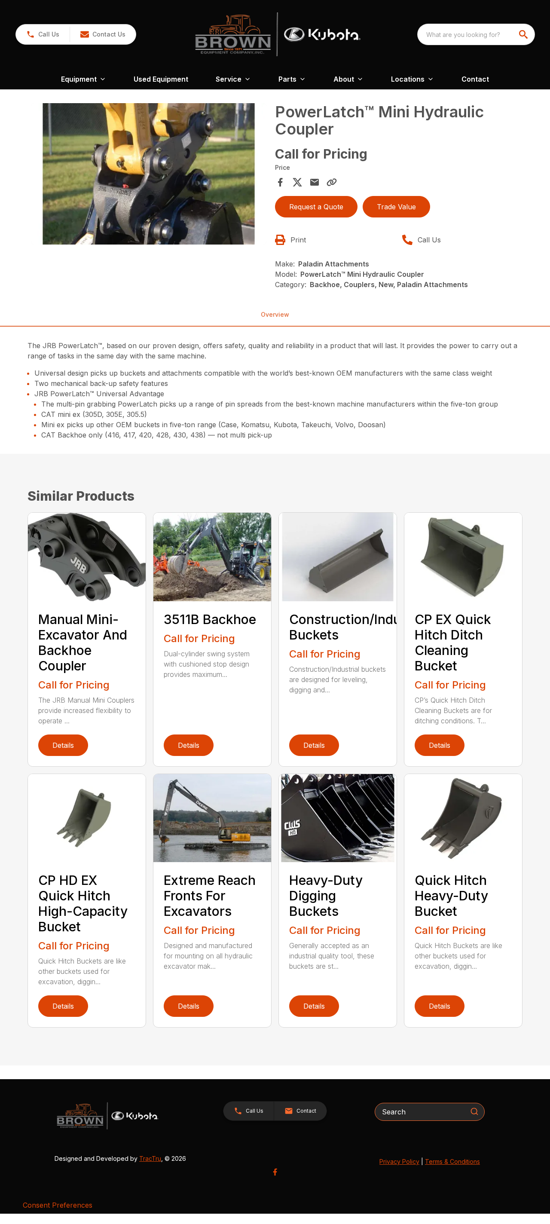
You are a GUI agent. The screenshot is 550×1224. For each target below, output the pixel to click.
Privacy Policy (399, 1161)
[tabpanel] (148, 175)
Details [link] (63, 745)
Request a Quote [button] (316, 206)
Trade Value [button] (396, 206)
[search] (524, 34)
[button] (43, 34)
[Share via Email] (314, 182)
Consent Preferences (57, 1205)
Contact (475, 79)
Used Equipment (161, 79)
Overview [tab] (275, 314)
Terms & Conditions (452, 1161)
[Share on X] (297, 182)
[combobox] (476, 34)
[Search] (474, 1111)
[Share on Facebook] (280, 182)
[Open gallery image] (148, 174)
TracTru (150, 1158)
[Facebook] (275, 1172)
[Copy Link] (332, 182)
